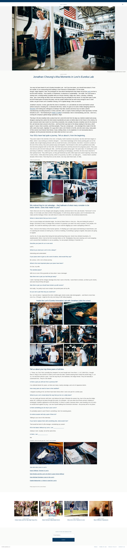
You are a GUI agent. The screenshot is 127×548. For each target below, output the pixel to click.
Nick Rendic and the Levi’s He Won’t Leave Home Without (47, 474)
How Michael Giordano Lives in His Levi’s (42, 477)
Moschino (33, 108)
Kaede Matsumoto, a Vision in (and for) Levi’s (43, 480)
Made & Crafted (56, 112)
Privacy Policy (112, 546)
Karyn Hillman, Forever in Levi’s (39, 470)
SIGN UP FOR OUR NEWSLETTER (63, 531)
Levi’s (89, 91)
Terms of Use (103, 546)
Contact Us (122, 546)
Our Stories (63, 4)
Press (95, 546)
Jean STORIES (7, 5)
